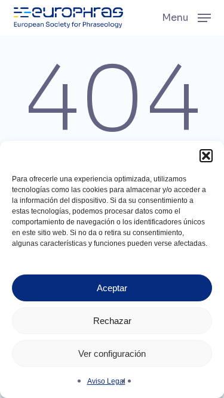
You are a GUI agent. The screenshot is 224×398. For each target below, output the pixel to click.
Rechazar (112, 321)
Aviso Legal (106, 381)
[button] (206, 156)
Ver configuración (112, 353)
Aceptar (112, 288)
